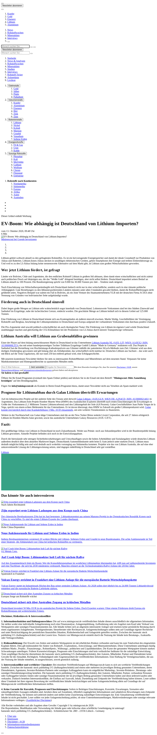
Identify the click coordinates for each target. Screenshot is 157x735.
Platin (16, 94)
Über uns (11, 716)
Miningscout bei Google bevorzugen (19, 239)
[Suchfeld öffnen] (8, 41)
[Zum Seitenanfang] (2, 733)
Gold (9, 16)
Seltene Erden (20, 139)
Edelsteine (18, 175)
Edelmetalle (14, 86)
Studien (11, 69)
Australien (18, 197)
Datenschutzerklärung (10, 370)
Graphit (17, 133)
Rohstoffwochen (15, 32)
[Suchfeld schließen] (31, 47)
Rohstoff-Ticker (15, 74)
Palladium (18, 97)
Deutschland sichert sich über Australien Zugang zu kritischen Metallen (46, 602)
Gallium (17, 164)
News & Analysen (16, 61)
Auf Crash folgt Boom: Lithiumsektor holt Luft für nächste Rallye (42, 557)
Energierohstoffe (16, 142)
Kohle (16, 150)
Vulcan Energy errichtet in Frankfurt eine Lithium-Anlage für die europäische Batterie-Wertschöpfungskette (69, 579)
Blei (15, 111)
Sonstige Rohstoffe (17, 153)
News (10, 30)
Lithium (11, 22)
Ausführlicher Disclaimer (39, 700)
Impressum (12, 719)
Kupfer (10, 13)
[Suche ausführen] (34, 47)
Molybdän (18, 162)
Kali (15, 159)
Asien (16, 194)
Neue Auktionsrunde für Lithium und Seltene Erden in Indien (40, 533)
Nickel (16, 125)
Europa (17, 189)
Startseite (11, 58)
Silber (16, 91)
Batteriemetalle (15, 119)
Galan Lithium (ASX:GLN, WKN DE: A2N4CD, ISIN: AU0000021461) (113, 399)
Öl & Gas (18, 145)
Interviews (12, 38)
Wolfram (17, 167)
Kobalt (16, 128)
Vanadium (18, 136)
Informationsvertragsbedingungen (38, 370)
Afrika (16, 192)
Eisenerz (11, 19)
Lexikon (11, 80)
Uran (15, 147)
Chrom (16, 170)
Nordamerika (19, 183)
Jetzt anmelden (37, 367)
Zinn (15, 116)
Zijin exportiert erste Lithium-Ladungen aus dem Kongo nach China (44, 510)
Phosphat (17, 156)
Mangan (17, 130)
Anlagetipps (13, 77)
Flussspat (17, 173)
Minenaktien (13, 35)
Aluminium (12, 24)
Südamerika (19, 186)
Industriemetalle (16, 100)
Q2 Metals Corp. (9, 551)
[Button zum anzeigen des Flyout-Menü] (2, 3)
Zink (15, 114)
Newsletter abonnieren (12, 5)
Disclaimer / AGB (124, 367)
